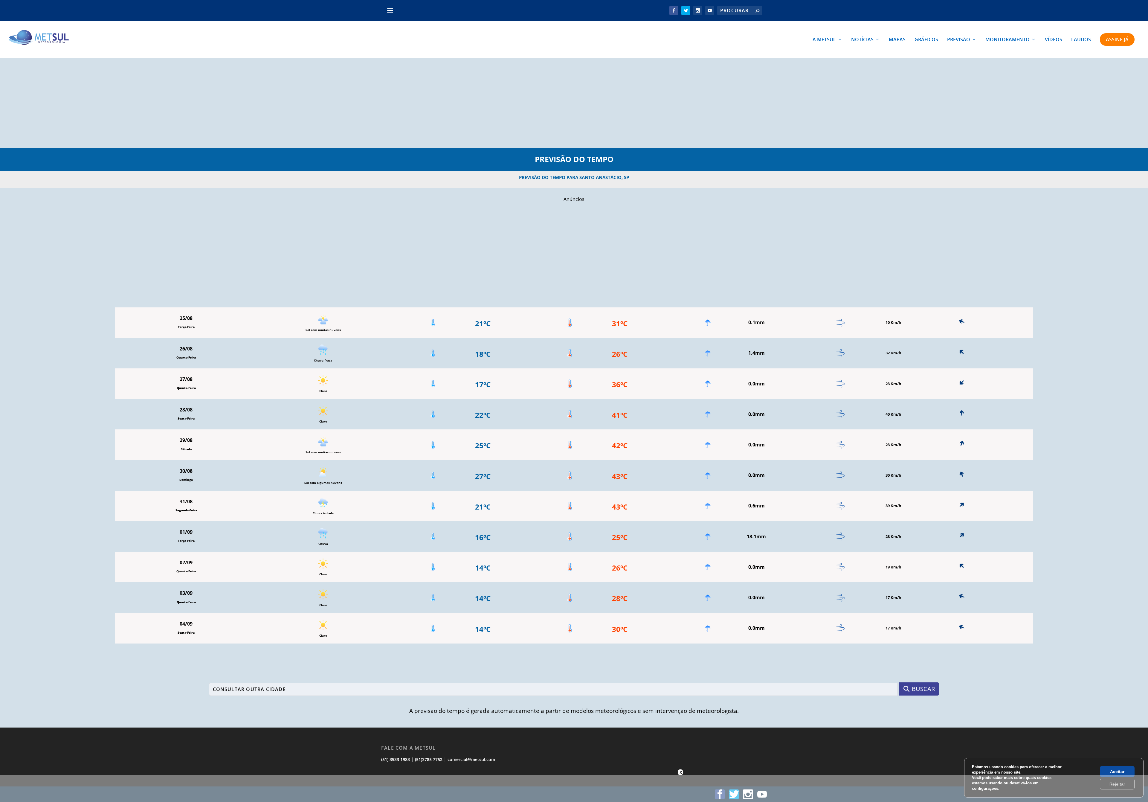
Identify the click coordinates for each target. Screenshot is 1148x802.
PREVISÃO (958, 40)
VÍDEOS (1053, 40)
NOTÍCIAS (862, 40)
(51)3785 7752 (428, 759)
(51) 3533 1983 (395, 759)
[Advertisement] (574, 103)
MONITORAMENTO (1007, 40)
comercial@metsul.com (471, 759)
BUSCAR (923, 689)
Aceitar (1117, 771)
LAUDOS (1081, 40)
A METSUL (824, 40)
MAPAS (897, 40)
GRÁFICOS (926, 40)
